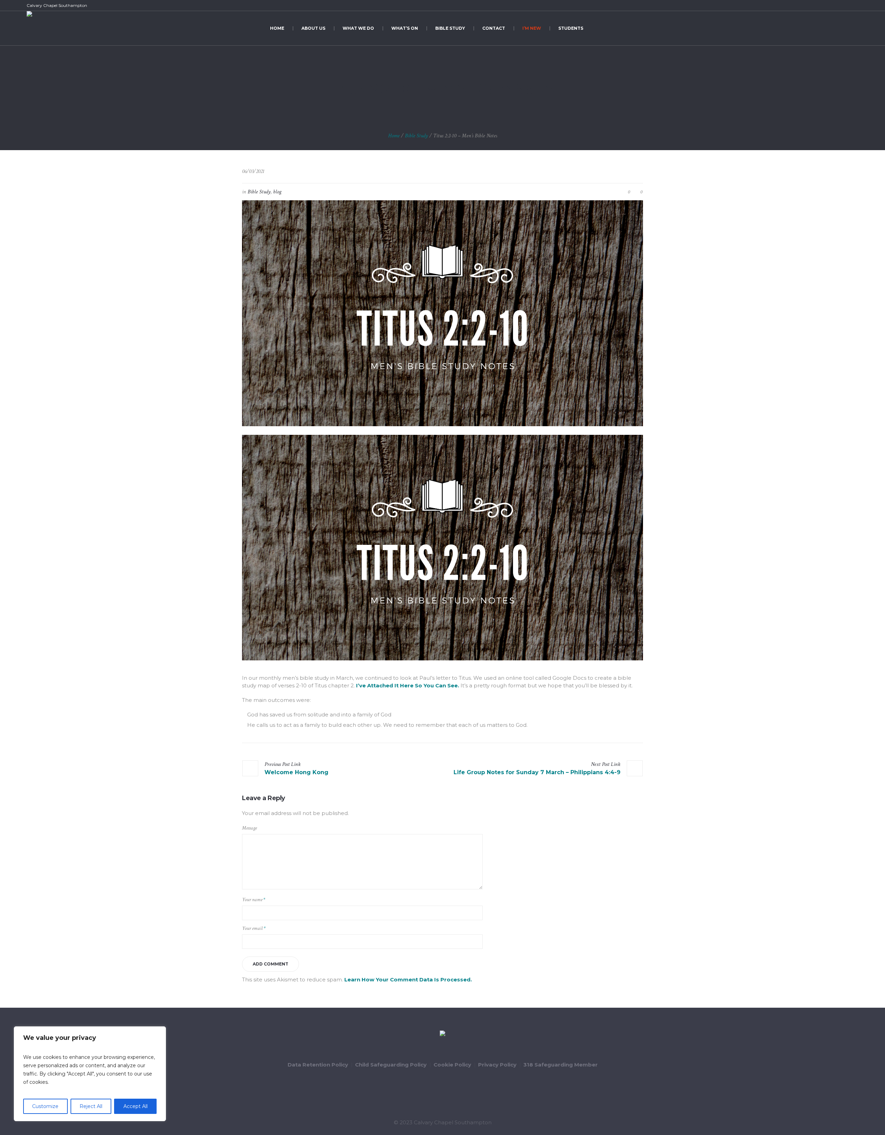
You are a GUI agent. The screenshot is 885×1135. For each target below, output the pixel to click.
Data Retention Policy (318, 1064)
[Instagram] (854, 5)
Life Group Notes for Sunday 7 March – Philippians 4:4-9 (537, 772)
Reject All (91, 1106)
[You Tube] (846, 5)
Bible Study (416, 135)
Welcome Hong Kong (296, 772)
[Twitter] (838, 5)
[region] (90, 1073)
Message (249, 828)
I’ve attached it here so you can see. (407, 685)
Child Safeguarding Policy (391, 1064)
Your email (254, 928)
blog (277, 191)
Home (394, 135)
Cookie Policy (452, 1064)
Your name (253, 899)
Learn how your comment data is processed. (408, 979)
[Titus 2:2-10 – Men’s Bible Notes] (442, 312)
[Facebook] (830, 5)
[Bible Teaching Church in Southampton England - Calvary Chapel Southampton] (442, 1034)
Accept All (135, 1106)
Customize (45, 1106)
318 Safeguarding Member (560, 1064)
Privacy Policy (497, 1064)
